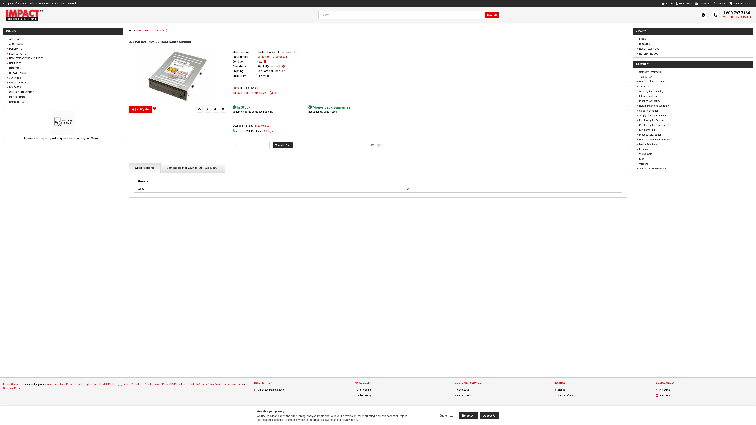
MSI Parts (15, 87)
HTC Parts (15, 68)
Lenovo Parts (17, 82)
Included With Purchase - (254, 131)
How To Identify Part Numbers (655, 139)
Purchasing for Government (654, 125)
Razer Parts (17, 97)
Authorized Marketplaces (653, 168)
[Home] (24, 15)
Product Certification (650, 134)
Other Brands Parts (21, 92)
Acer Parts (16, 39)
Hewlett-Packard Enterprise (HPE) (278, 52)
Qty (235, 145)
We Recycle (645, 154)
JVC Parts (15, 77)
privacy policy (350, 419)
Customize (446, 415)
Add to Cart (283, 145)
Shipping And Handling (651, 91)
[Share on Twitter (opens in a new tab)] (215, 109)
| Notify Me (141, 109)
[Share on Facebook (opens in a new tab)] (199, 109)
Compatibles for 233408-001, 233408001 (193, 167)
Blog (641, 159)
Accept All (489, 415)
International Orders (650, 96)
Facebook (675, 395)
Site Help (72, 3)
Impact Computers (13, 384)
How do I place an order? (652, 81)
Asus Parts (16, 43)
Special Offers (565, 395)
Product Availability (649, 101)
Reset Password (649, 48)
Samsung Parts (18, 102)
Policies (643, 149)
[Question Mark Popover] (154, 108)
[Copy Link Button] (207, 109)
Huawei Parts (17, 72)
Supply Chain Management (653, 115)
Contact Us (58, 3)
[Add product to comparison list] (372, 145)
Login (642, 39)
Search (492, 15)
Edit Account (363, 389)
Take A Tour (645, 76)
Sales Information (39, 3)
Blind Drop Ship (647, 129)
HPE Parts (15, 63)
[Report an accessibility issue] (703, 15)
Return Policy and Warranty (654, 105)
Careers (643, 163)
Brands (561, 389)
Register (644, 43)
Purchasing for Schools (652, 120)
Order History (363, 395)
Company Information (15, 3)
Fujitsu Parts (17, 53)
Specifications (144, 167)
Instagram (675, 389)
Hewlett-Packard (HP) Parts (26, 58)
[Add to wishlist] (378, 145)
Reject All (468, 415)
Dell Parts (15, 48)
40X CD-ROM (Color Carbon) (152, 30)
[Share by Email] (223, 109)
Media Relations (648, 144)
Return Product (649, 53)
